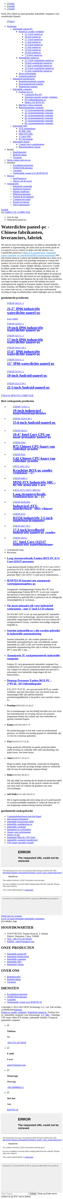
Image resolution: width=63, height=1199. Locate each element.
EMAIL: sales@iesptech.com (20, 941)
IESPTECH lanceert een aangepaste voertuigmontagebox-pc (28, 582)
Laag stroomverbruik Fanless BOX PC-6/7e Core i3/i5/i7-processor (33, 560)
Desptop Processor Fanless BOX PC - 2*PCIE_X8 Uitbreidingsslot (29, 682)
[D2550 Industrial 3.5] (19, 514)
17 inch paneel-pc (33, 42)
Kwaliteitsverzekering (23, 165)
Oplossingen (13, 183)
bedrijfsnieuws (19, 178)
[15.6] (16, 347)
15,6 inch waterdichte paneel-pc (39, 68)
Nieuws (10, 176)
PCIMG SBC (25, 131)
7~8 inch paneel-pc (33, 55)
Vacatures (17, 157)
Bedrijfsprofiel (19, 152)
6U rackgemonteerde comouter (39, 118)
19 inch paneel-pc (33, 37)
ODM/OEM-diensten (23, 168)
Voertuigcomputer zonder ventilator (41, 97)
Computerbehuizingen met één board (24, 816)
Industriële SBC (20, 126)
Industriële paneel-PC (23, 29)
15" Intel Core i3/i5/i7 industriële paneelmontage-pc (33, 544)
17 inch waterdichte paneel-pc (38, 65)
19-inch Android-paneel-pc (27, 375)
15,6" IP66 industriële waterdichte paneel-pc (23, 353)
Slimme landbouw (21, 191)
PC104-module (26, 139)
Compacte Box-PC (33, 94)
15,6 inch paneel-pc (34, 44)
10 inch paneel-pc (33, 52)
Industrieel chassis (21, 141)
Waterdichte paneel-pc (29, 58)
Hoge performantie (27, 73)
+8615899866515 (15, 1087)
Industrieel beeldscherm (24, 79)
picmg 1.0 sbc (13, 834)
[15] (15, 359)
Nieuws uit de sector (22, 181)
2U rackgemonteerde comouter (39, 113)
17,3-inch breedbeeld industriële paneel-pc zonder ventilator (34, 532)
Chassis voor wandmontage (31, 144)
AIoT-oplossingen (21, 204)
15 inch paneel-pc (33, 47)
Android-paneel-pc (27, 76)
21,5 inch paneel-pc (34, 34)
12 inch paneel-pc (33, 50)
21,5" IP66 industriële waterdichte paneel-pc (23, 311)
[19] (15, 324)
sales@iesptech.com (16, 1065)
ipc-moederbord (24, 255)
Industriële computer (22, 89)
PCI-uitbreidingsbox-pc (35, 99)
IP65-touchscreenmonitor (44, 255)
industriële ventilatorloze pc (19, 824)
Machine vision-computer (30, 105)
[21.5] (15, 303)
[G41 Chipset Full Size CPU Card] (19, 454)
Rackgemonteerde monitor (31, 84)
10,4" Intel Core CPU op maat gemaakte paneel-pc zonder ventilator (32, 437)
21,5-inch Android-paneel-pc (28, 387)
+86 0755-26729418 (16, 1042)
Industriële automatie (22, 186)
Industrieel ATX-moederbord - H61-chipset (32, 507)
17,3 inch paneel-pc (34, 39)
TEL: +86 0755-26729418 (19, 939)
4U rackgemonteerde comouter (39, 115)
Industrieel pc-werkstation (19, 829)
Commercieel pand (21, 199)
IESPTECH (12, 1110)
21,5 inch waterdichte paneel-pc (39, 60)
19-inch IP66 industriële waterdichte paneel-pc (25, 329)
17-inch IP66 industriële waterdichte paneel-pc (25, 341)
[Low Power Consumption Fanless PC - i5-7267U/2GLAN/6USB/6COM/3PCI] (27, 490)
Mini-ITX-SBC (26, 134)
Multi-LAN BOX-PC (35, 102)
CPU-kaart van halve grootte (20, 842)
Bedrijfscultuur (20, 155)
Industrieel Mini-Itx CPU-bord (21, 837)
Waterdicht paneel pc (37, 1012)
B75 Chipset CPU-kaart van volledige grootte (34, 447)
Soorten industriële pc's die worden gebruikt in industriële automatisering (33, 632)
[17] (15, 335)
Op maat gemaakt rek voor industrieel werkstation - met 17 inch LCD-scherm (30, 607)
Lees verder (12, 319)
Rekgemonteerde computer (31, 107)
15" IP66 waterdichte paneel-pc (31, 363)
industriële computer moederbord (22, 840)
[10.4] (20, 430)
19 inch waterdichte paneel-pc (38, 63)
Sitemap (18, 1009)
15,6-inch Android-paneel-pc (34, 422)
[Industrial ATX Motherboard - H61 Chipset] (21, 502)
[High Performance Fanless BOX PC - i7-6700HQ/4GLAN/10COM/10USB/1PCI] (21, 466)
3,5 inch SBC (25, 136)
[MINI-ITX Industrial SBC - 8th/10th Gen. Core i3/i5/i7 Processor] (20, 478)
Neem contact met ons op (18, 160)
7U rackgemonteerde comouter (39, 120)
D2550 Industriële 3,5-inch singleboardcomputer (33, 519)
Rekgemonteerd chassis (29, 147)
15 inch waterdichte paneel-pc (38, 71)
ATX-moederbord (27, 128)
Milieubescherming (22, 194)
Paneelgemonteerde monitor (32, 81)
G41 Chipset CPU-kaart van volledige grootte (34, 459)
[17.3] (21, 526)
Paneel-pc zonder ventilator (31, 31)
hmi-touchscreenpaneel (17, 819)
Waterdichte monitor (28, 86)
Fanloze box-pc (26, 92)
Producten (11, 26)
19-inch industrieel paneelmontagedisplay (29, 412)
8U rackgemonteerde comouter (39, 123)
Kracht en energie (21, 202)
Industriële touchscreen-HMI (20, 821)
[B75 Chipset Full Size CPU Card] (19, 442)
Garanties (17, 170)
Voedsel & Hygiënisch (23, 197)
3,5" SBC (45, 1015)
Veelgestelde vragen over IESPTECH (30, 173)
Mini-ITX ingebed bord (34, 252)
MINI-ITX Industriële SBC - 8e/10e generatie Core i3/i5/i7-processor (34, 484)
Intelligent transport (22, 189)
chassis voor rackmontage (19, 832)
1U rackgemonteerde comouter (39, 110)
